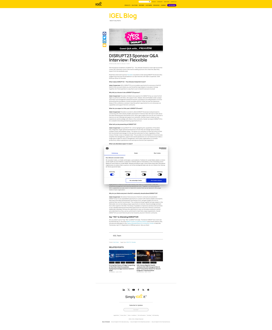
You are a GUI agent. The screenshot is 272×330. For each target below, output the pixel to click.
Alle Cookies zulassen (156, 180)
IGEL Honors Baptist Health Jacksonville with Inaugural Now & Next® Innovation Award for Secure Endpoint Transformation (149, 267)
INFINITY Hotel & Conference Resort (136, 221)
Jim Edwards (112, 272)
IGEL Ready (123, 262)
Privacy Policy (123, 315)
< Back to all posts (115, 20)
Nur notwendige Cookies (136, 180)
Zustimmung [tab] (115, 153)
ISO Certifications (142, 315)
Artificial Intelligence (130, 262)
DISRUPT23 (128, 242)
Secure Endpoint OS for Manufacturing (120, 321)
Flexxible (129, 75)
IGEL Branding (155, 315)
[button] (104, 33)
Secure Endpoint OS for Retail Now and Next (140, 321)
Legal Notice (116, 315)
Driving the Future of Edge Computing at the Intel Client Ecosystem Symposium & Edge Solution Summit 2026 (122, 267)
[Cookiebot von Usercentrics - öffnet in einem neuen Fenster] (160, 148)
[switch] (128, 174)
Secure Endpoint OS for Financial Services (161, 321)
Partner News (112, 262)
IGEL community (153, 262)
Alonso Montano (140, 272)
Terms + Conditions (132, 315)
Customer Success (146, 262)
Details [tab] (136, 153)
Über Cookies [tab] (157, 153)
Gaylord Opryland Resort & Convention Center (140, 223)
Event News (116, 242)
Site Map (149, 315)
